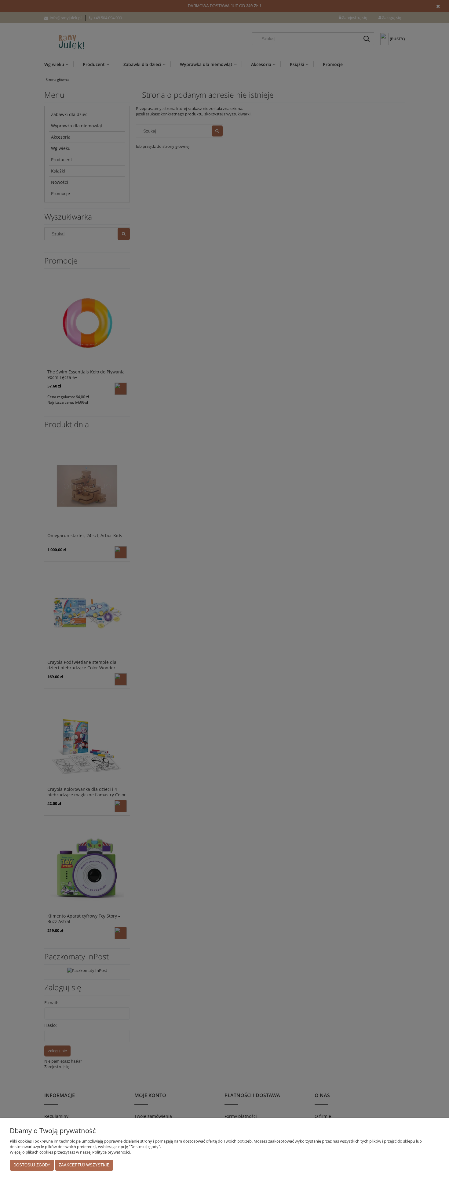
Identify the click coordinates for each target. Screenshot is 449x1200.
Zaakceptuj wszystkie (84, 1165)
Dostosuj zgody (31, 1165)
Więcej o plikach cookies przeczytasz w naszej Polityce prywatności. (70, 1152)
